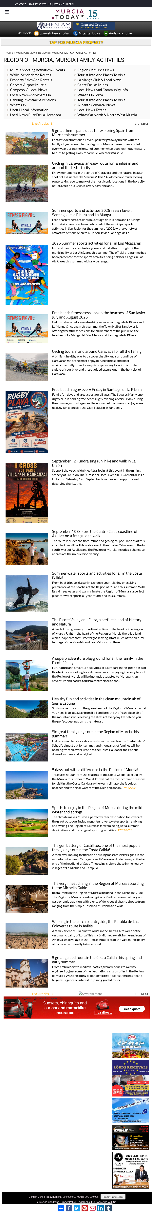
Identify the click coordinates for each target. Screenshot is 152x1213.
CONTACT (20, 4)
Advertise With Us (106, 1202)
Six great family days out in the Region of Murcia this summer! (95, 734)
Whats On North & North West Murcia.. (108, 115)
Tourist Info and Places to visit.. (102, 100)
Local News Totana (91, 110)
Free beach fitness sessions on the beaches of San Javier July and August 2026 (98, 315)
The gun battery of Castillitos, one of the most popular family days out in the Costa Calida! (97, 848)
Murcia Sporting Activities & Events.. (38, 70)
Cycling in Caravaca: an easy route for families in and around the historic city (95, 165)
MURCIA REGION (25, 53)
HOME (9, 53)
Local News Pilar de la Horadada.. (36, 115)
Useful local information (29, 110)
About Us (90, 1202)
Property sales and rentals (31, 80)
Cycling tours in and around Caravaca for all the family (97, 351)
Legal (81, 1202)
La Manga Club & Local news (99, 80)
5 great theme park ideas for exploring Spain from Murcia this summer (93, 133)
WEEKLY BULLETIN (64, 4)
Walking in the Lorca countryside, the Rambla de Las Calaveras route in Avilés (95, 924)
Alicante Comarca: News (96, 105)
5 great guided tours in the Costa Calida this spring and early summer (97, 960)
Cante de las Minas (92, 85)
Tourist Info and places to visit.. (102, 75)
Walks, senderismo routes (30, 75)
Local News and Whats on (30, 95)
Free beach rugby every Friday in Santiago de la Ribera (97, 389)
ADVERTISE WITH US (40, 4)
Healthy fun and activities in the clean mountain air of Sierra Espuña (96, 701)
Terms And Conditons (47, 1202)
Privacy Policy (68, 1202)
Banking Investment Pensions (33, 100)
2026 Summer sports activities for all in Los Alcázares (96, 243)
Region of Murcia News (95, 70)
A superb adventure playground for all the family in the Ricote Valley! (97, 660)
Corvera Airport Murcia (28, 85)
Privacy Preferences (113, 1196)
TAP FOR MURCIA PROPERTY (76, 42)
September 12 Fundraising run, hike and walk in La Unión (94, 463)
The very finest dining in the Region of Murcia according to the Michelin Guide (98, 886)
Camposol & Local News (28, 89)
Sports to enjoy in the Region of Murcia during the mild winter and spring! (97, 810)
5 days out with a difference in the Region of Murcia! (95, 769)
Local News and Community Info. (103, 89)
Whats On (18, 105)
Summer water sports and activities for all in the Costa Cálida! (97, 575)
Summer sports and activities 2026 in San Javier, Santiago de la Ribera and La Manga (92, 213)
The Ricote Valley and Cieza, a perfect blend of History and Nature (96, 622)
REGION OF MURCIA (50, 53)
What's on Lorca (90, 95)
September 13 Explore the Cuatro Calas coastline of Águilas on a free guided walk (95, 534)
